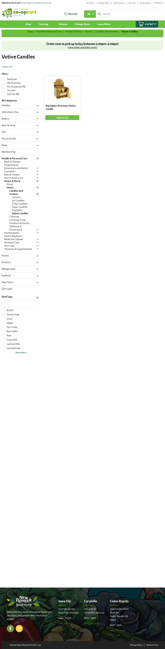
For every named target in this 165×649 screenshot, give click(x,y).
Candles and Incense (106, 31)
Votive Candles (129, 31)
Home (88, 31)
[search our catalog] (99, 14)
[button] (36, 106)
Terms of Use (152, 645)
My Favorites (119, 3)
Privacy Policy (136, 645)
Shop (30, 31)
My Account (145, 3)
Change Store (104, 3)
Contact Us (158, 3)
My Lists (132, 3)
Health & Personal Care (49, 31)
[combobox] (90, 14)
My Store (90, 3)
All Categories (9, 100)
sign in (30, 3)
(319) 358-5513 (91, 623)
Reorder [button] (73, 13)
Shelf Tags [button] (7, 296)
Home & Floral (73, 31)
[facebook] (10, 628)
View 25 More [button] (20, 353)
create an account (43, 3)
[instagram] (19, 628)
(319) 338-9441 (65, 623)
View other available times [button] (82, 47)
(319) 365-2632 (117, 630)
